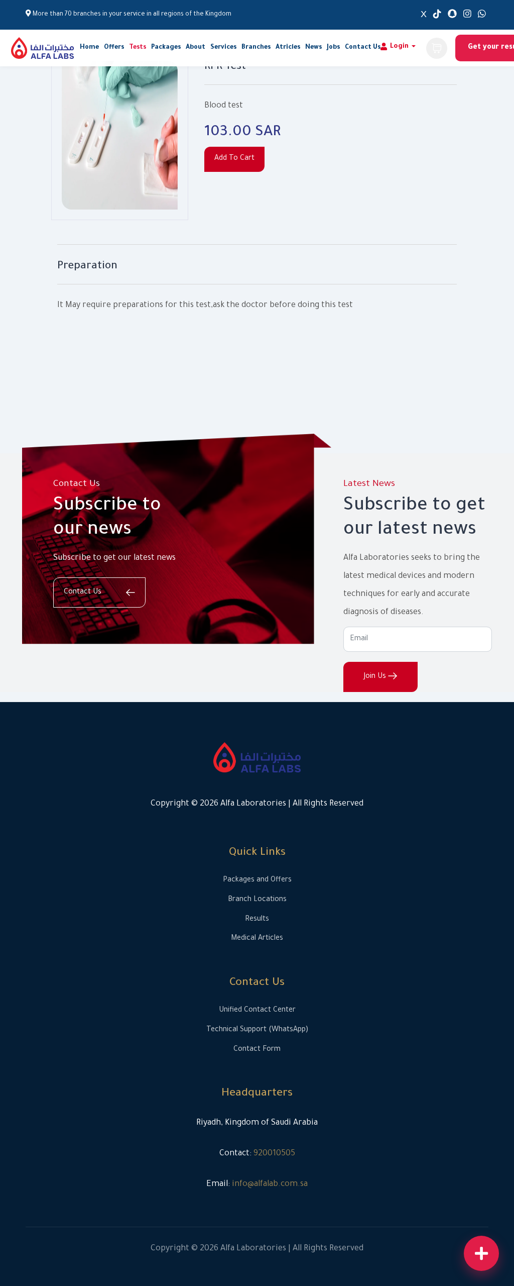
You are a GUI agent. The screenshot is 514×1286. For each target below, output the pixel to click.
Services (223, 47)
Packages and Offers (257, 880)
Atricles (288, 47)
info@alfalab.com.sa (270, 1184)
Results (257, 920)
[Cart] (436, 48)
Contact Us (362, 47)
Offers (114, 47)
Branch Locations (257, 900)
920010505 (274, 1153)
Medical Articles (257, 939)
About (195, 47)
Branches (256, 47)
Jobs (333, 47)
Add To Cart (234, 159)
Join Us (376, 677)
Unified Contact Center (257, 1011)
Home (89, 47)
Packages (166, 47)
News (313, 47)
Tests (137, 47)
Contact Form (257, 1050)
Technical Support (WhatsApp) (257, 1030)
